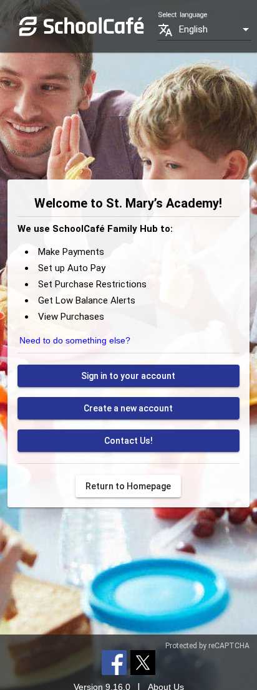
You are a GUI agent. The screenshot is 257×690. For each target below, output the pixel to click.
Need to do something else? (74, 340)
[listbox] (215, 30)
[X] (142, 661)
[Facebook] (114, 661)
